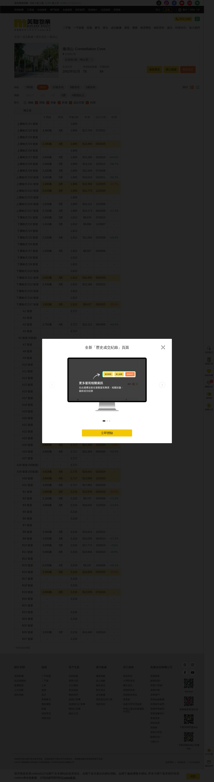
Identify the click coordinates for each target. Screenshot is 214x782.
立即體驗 (107, 433)
